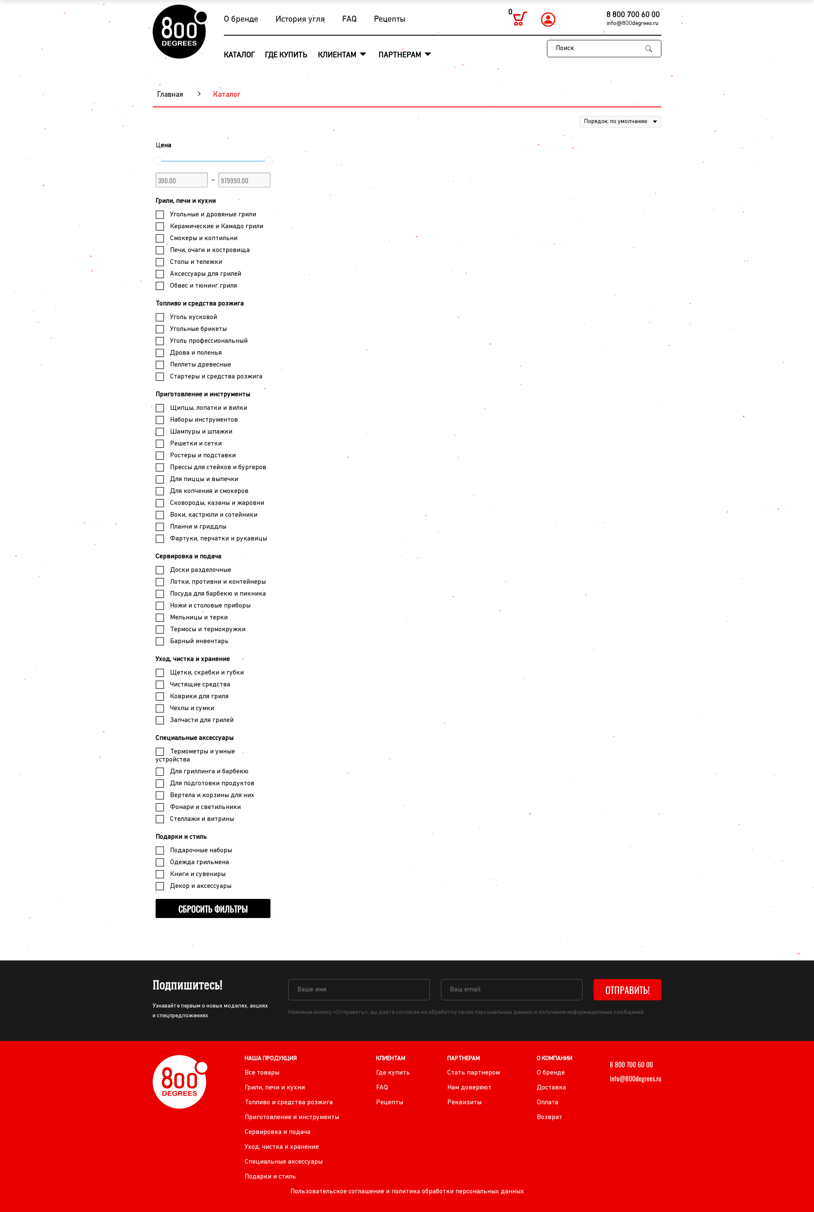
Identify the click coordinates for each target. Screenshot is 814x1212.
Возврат (549, 1117)
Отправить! (627, 989)
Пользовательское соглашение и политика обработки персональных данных (407, 1191)
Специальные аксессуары (195, 738)
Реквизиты (464, 1102)
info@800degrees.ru (632, 23)
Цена (163, 145)
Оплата (547, 1102)
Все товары (262, 1072)
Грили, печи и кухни (186, 201)
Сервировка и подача (188, 556)
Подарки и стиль (181, 837)
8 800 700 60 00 (633, 15)
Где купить (286, 55)
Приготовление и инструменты (203, 394)
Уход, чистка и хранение (193, 659)
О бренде (241, 19)
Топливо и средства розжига (200, 303)
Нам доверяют (469, 1087)
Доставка (551, 1087)
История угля (300, 19)
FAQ (349, 19)
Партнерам (401, 55)
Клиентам (338, 55)
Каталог (239, 55)
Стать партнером (473, 1072)
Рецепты (390, 19)
